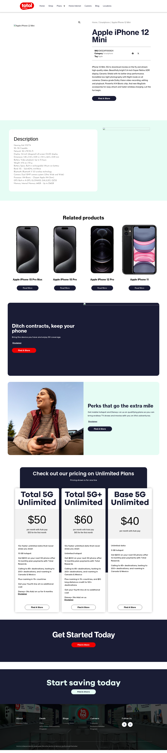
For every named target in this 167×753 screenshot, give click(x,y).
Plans (59, 6)
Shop (50, 6)
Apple (100, 56)
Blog (97, 6)
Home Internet (75, 6)
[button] (79, 22)
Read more (27, 288)
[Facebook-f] (124, 724)
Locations (107, 6)
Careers (88, 6)
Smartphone (104, 22)
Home (42, 6)
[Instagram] (130, 724)
